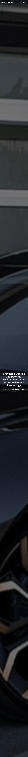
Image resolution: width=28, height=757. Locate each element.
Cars (23, 389)
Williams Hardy (16, 389)
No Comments (14, 391)
